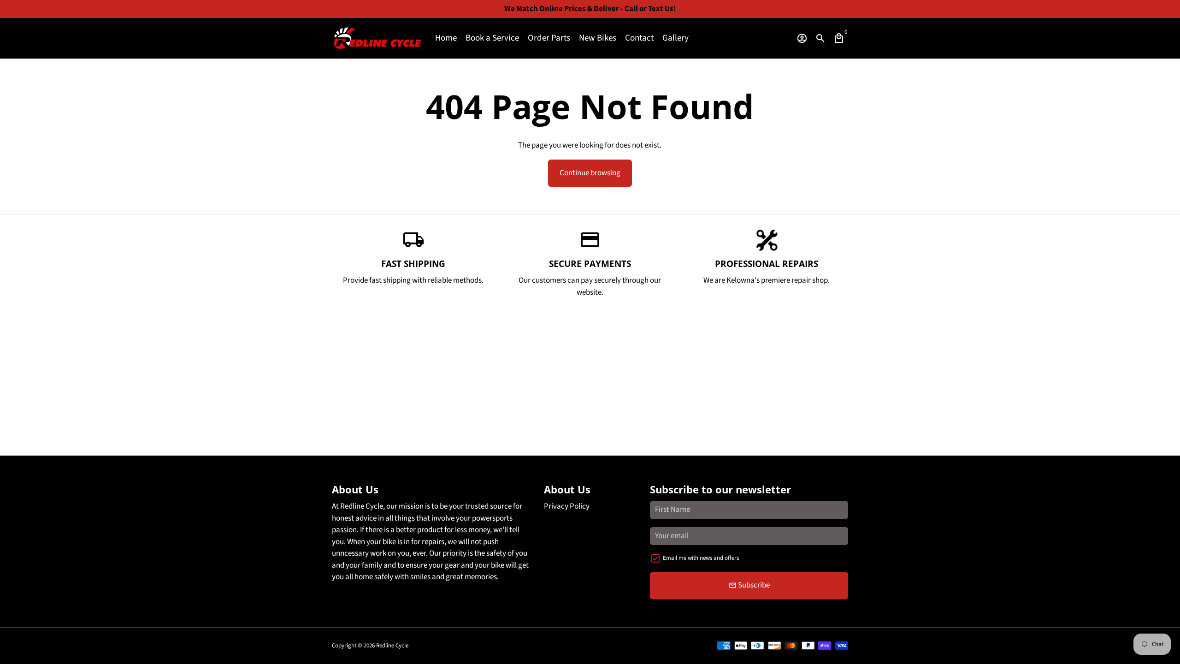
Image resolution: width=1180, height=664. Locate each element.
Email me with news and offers (701, 558)
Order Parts (549, 38)
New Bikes (597, 38)
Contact (639, 38)
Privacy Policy (567, 506)
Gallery (675, 38)
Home (446, 38)
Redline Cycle (392, 645)
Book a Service (492, 38)
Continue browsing (590, 172)
